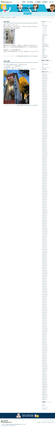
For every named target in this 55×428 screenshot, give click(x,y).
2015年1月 (44, 270)
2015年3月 (44, 268)
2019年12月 (44, 191)
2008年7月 (44, 392)
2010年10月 (44, 350)
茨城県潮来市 (44, 69)
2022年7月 (44, 141)
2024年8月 (44, 101)
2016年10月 (44, 252)
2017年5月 (44, 241)
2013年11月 (44, 292)
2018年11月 (44, 212)
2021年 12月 (27, 13)
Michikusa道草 (8, 17)
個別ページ (28, 56)
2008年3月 (44, 399)
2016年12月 (44, 249)
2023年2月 (44, 130)
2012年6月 (44, 318)
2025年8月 (44, 82)
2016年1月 (44, 262)
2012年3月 (44, 323)
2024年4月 (44, 107)
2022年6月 (44, 143)
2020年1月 (44, 189)
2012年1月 (44, 326)
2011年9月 (44, 333)
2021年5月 (44, 164)
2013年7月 (44, 299)
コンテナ (43, 30)
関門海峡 (43, 57)
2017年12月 (44, 230)
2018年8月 (44, 217)
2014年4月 (44, 284)
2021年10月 (44, 156)
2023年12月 (44, 114)
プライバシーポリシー (50, 420)
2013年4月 (44, 304)
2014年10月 (44, 275)
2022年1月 (44, 151)
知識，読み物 (44, 44)
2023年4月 (44, 127)
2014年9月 (44, 276)
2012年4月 (44, 321)
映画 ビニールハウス (46, 67)
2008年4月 (44, 397)
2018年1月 (44, 228)
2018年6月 (44, 220)
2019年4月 (44, 204)
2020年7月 (44, 180)
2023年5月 (44, 125)
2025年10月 (44, 78)
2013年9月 (44, 296)
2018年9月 (44, 215)
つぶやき (43, 27)
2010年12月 (44, 347)
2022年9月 (44, 138)
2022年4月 (44, 146)
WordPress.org (44, 408)
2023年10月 (44, 117)
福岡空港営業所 (44, 46)
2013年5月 (44, 302)
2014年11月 (44, 273)
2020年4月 (44, 185)
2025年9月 (44, 80)
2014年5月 (44, 283)
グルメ (43, 28)
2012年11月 (44, 312)
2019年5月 (44, 202)
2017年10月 (44, 233)
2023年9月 (44, 119)
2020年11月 (44, 173)
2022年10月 (44, 136)
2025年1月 (44, 93)
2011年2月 (44, 344)
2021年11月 (44, 154)
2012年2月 (44, 325)
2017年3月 (44, 244)
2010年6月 (44, 355)
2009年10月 (44, 368)
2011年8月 (44, 334)
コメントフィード (45, 407)
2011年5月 (44, 339)
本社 (43, 43)
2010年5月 (44, 357)
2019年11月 (44, 193)
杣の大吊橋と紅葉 (45, 64)
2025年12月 (44, 75)
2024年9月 (44, 99)
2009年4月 (44, 378)
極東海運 (2, 17)
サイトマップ (44, 420)
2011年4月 (44, 341)
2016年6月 (44, 259)
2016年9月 (44, 254)
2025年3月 (44, 90)
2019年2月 (44, 207)
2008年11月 (44, 386)
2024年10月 (44, 98)
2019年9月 (44, 196)
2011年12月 (44, 328)
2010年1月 (44, 363)
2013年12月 (44, 291)
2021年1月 (44, 170)
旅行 (43, 38)
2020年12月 (44, 172)
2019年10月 (44, 194)
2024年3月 (44, 109)
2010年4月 (44, 358)
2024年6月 (44, 104)
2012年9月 (44, 313)
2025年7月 (44, 83)
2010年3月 (44, 360)
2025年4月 (44, 88)
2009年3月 (44, 379)
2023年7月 (44, 122)
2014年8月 (44, 278)
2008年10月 (44, 387)
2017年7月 (44, 238)
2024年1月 (44, 112)
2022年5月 (44, 144)
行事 (43, 52)
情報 (43, 36)
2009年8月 (44, 371)
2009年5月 (44, 376)
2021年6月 (44, 162)
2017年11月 (44, 231)
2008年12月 (44, 384)
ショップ (43, 33)
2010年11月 (44, 349)
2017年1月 (44, 247)
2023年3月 (44, 128)
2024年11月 (44, 96)
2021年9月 (44, 157)
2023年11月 (44, 115)
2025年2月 (44, 91)
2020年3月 (44, 186)
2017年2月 (44, 246)
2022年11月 (44, 135)
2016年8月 (44, 255)
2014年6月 (44, 281)
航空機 (43, 49)
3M (42, 23)
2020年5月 (44, 183)
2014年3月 (44, 286)
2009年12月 (44, 365)
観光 (43, 54)
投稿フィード (44, 405)
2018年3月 (44, 225)
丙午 (43, 62)
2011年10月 (44, 331)
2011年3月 (44, 342)
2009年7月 (44, 373)
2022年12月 (44, 133)
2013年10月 (44, 294)
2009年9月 (44, 370)
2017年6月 (44, 239)
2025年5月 (44, 86)
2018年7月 (44, 218)
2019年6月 (44, 201)
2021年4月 (44, 165)
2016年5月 (44, 260)
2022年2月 (44, 149)
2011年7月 (44, 336)
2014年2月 (44, 288)
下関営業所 (44, 35)
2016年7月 (44, 257)
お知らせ (35, 56)
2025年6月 (44, 85)
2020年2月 (44, 188)
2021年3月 (44, 167)
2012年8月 (44, 315)
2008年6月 (44, 394)
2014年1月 (44, 289)
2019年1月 (44, 209)
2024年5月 (44, 106)
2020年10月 (44, 175)
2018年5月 (44, 222)
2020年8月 (44, 178)
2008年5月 (44, 395)
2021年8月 (44, 159)
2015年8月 (44, 265)
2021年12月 (44, 152)
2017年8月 (44, 236)
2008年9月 (44, 389)
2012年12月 (44, 310)
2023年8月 (44, 120)
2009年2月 (44, 381)
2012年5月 (44, 320)
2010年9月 (44, 352)
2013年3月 (44, 305)
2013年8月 (44, 297)
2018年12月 (44, 210)
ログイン (43, 404)
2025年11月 (44, 77)
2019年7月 (44, 199)
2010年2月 (44, 362)
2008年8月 (44, 391)
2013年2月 (44, 307)
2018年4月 (44, 223)
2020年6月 (44, 181)
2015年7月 (44, 267)
